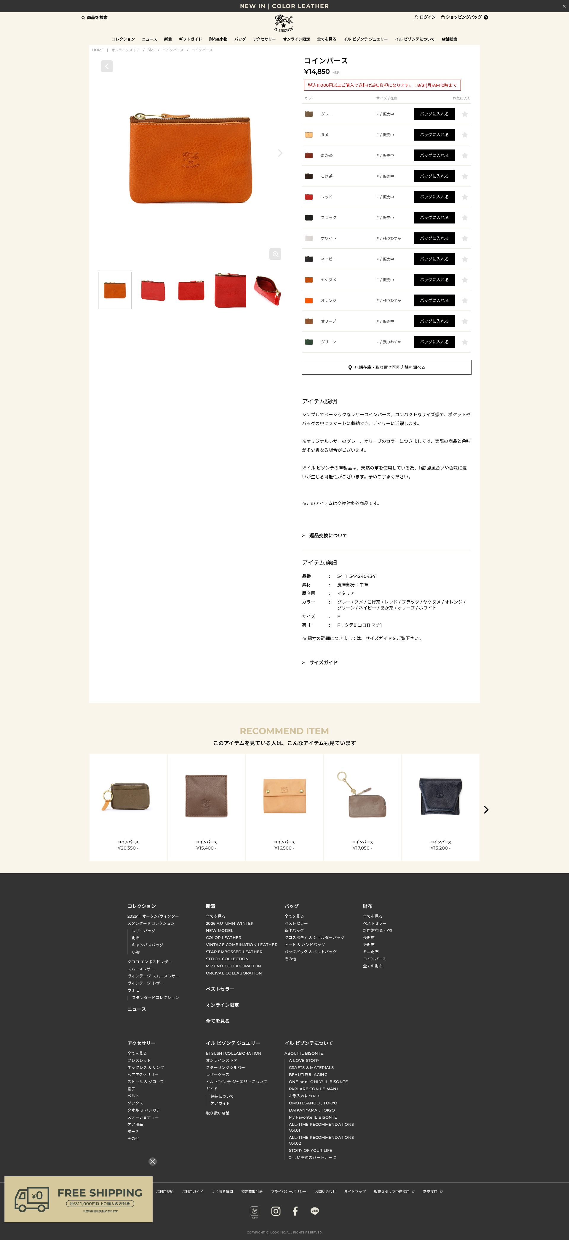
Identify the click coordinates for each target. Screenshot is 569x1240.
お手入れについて (304, 1095)
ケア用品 (135, 1124)
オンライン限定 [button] (296, 39)
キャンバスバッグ (147, 945)
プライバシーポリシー (288, 1191)
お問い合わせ (325, 1191)
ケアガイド (220, 1103)
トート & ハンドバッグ (304, 944)
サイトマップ (355, 1191)
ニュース (149, 39)
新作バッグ (294, 930)
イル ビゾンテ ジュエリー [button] (365, 39)
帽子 (131, 1088)
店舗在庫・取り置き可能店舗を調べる (390, 367)
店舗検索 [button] (449, 39)
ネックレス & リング (145, 1067)
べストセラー (375, 923)
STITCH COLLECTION (227, 958)
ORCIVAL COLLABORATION (234, 973)
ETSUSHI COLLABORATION (233, 1053)
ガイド (212, 1088)
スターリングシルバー (225, 1067)
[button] (280, 153)
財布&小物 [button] (218, 39)
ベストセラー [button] (220, 988)
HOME (98, 50)
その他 (290, 958)
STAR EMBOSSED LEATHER (234, 951)
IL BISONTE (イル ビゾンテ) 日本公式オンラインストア (284, 24)
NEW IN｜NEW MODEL (284, 6)
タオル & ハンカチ (143, 1110)
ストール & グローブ (145, 1081)
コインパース (173, 50)
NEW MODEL (219, 930)
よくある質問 (222, 1191)
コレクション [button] (123, 39)
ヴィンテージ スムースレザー (153, 976)
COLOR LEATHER (223, 937)
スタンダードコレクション (151, 923)
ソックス (135, 1103)
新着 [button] (168, 39)
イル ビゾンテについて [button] (415, 39)
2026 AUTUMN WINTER (230, 923)
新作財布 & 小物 (377, 930)
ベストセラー (296, 923)
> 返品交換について (324, 535)
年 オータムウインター (153, 916)
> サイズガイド (320, 662)
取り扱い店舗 (218, 1113)
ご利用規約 (165, 1191)
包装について (222, 1096)
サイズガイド (378, 638)
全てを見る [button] (326, 39)
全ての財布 (373, 966)
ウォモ (133, 990)
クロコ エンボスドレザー (149, 961)
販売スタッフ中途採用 (392, 1191)
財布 (151, 50)
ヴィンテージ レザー (145, 983)
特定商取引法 (252, 1191)
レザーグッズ (218, 1074)
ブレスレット (139, 1060)
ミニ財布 (371, 951)
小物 (136, 952)
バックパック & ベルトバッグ (310, 951)
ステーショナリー (143, 1117)
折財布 (369, 944)
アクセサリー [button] (264, 39)
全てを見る (216, 916)
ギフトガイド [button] (190, 39)
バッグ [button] (240, 39)
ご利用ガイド (192, 1191)
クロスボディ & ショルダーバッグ (314, 937)
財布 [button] (368, 906)
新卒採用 (430, 1191)
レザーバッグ (144, 930)
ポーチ (133, 1131)
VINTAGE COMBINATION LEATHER (241, 944)
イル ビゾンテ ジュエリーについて (236, 1081)
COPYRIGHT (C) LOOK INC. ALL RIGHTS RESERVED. (284, 1232)
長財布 (369, 937)
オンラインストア (125, 50)
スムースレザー (141, 968)
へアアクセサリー (143, 1074)
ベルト (133, 1095)
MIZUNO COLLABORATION (233, 966)
